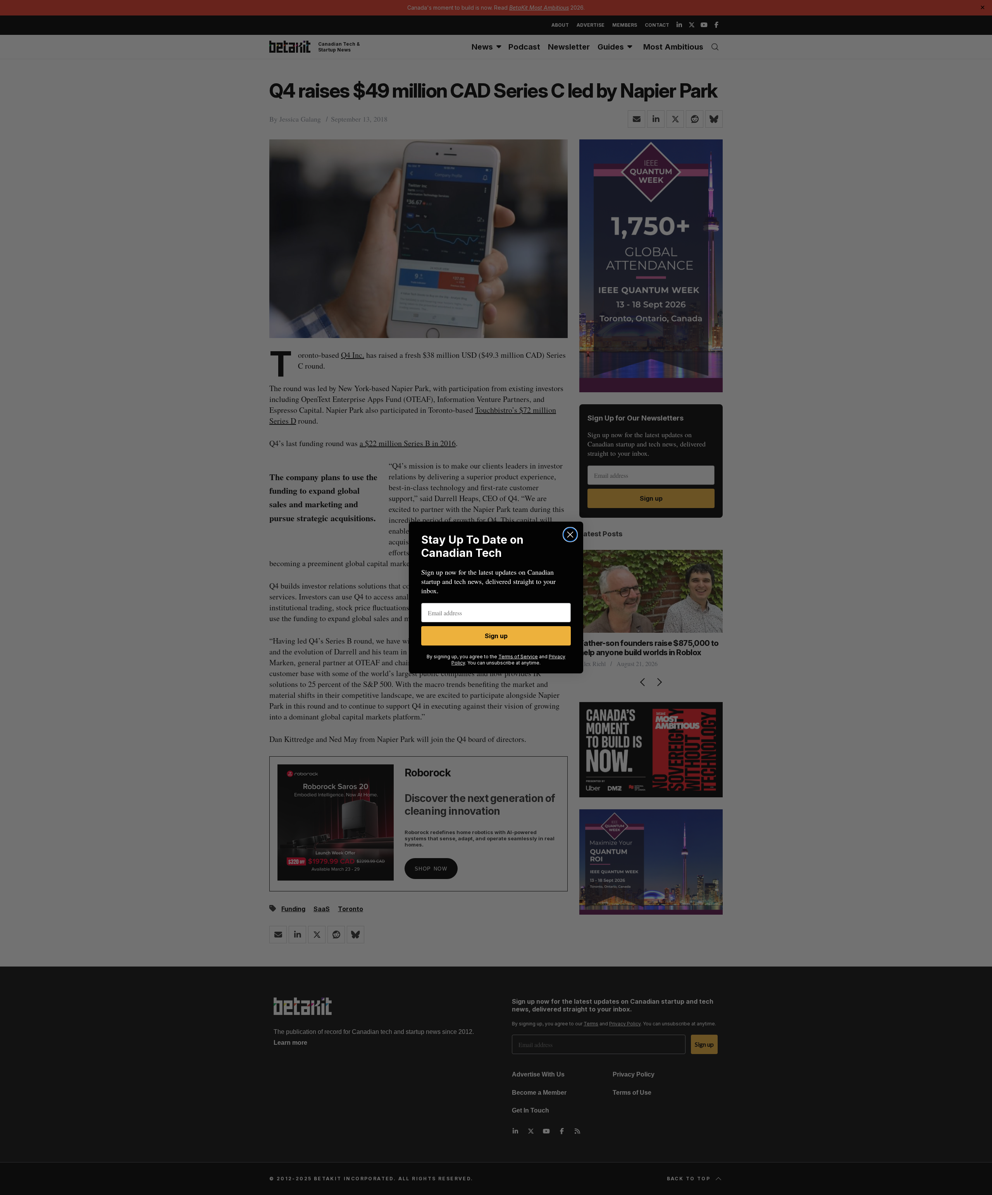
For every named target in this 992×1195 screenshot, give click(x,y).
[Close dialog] (570, 534)
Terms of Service (518, 656)
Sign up (496, 636)
